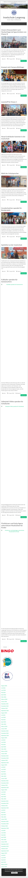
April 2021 (3, 814)
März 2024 (3, 749)
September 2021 (5, 807)
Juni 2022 (3, 792)
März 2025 (3, 724)
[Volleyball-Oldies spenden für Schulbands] (14, 406)
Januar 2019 (4, 866)
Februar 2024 (4, 751)
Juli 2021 (3, 810)
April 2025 (3, 721)
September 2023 (5, 762)
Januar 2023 (4, 778)
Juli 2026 (3, 688)
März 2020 (3, 839)
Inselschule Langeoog (14, 17)
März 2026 (3, 697)
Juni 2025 (3, 717)
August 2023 (4, 764)
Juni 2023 (3, 769)
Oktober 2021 (4, 805)
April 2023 (3, 774)
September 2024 (5, 735)
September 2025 (5, 710)
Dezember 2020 (4, 821)
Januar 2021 (4, 819)
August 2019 (4, 853)
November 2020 (5, 823)
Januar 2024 (4, 753)
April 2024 (3, 746)
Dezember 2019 (4, 844)
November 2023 (5, 758)
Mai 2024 (3, 744)
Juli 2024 (3, 740)
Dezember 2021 (4, 801)
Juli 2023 (3, 767)
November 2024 (5, 733)
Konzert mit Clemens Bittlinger (12, 67)
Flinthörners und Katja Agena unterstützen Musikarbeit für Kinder (12, 525)
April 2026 (3, 694)
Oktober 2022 (4, 785)
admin (4, 58)
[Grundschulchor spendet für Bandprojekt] (14, 213)
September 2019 (5, 850)
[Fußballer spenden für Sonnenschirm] (14, 284)
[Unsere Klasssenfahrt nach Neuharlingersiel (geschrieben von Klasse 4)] (14, 36)
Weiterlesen (23, 60)
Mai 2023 (3, 771)
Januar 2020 (4, 841)
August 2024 (4, 737)
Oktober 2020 (4, 826)
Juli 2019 (3, 855)
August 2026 (4, 685)
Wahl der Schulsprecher (10, 173)
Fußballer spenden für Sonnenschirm (9, 281)
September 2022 (5, 787)
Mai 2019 (3, 859)
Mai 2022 (3, 794)
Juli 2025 (3, 715)
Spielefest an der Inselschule (11, 245)
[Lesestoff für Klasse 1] (14, 104)
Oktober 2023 (4, 760)
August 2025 (4, 712)
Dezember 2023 (4, 755)
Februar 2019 (4, 864)
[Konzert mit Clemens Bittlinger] (14, 70)
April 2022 (3, 796)
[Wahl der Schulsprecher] (14, 176)
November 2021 (5, 803)
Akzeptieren (14, 872)
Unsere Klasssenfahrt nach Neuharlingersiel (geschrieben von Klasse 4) (13, 32)
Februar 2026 (4, 699)
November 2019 (5, 846)
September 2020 (5, 828)
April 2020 (3, 837)
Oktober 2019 (4, 848)
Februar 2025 (4, 726)
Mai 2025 (3, 719)
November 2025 (5, 706)
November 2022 (5, 783)
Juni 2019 (3, 857)
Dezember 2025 (4, 703)
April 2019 (3, 862)
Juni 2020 (3, 832)
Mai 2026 (3, 692)
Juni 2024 (3, 742)
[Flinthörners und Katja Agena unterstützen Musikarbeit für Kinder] (14, 530)
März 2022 (3, 798)
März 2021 (3, 816)
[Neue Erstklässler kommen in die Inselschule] (14, 141)
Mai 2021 (3, 812)
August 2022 (4, 789)
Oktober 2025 (4, 708)
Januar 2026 (4, 701)
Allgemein (19, 58)
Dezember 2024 (4, 731)
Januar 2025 (4, 728)
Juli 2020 (3, 830)
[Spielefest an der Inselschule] (14, 247)
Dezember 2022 (4, 780)
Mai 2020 (3, 835)
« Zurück (5, 647)
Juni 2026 (3, 690)
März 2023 (3, 776)
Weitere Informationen (19, 871)
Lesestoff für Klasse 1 (9, 102)
